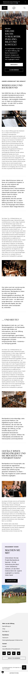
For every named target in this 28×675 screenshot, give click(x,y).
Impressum (5, 637)
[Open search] (24, 8)
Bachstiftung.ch (6, 626)
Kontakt (4, 646)
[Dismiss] (26, 1)
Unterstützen (11, 580)
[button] (2, 672)
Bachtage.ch (5, 631)
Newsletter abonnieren (14, 658)
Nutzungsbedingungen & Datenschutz (12, 640)
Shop (3, 629)
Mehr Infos (14, 64)
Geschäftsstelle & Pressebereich (11, 649)
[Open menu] (4, 8)
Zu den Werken (14, 70)
